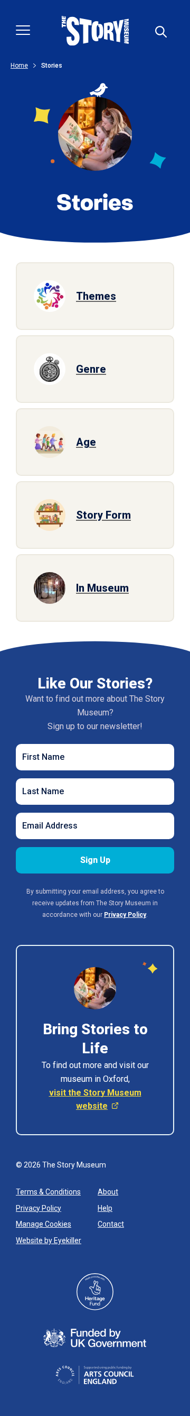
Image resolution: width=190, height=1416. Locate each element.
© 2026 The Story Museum (61, 1165)
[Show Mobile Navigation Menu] (23, 30)
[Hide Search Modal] (161, 32)
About (108, 1192)
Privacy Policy (38, 1208)
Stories (51, 65)
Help (105, 1208)
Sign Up (95, 860)
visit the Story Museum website (95, 1099)
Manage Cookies (43, 1224)
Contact (111, 1224)
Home (19, 65)
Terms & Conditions (48, 1192)
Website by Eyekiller (48, 1240)
